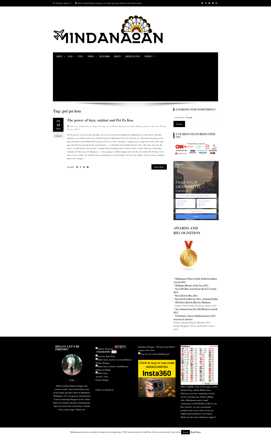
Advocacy (74, 126)
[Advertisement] (135, 81)
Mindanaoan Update (127, 126)
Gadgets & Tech (132, 56)
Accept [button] (185, 432)
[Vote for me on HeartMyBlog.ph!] (154, 353)
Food (109, 126)
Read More (159, 167)
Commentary (84, 126)
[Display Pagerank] (104, 348)
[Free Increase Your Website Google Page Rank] (105, 355)
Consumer (94, 126)
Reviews (70, 129)
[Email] (87, 167)
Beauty (117, 56)
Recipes (163, 126)
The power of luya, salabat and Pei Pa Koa (100, 120)
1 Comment (58, 135)
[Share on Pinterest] (84, 167)
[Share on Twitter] (80, 167)
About (59, 56)
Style (80, 56)
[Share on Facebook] (77, 167)
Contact (148, 56)
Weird (77, 129)
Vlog (70, 56)
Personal (155, 126)
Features (102, 126)
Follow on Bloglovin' (105, 389)
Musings (139, 126)
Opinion (147, 126)
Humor (115, 126)
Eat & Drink (104, 56)
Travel (91, 56)
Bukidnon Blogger (146, 346)
